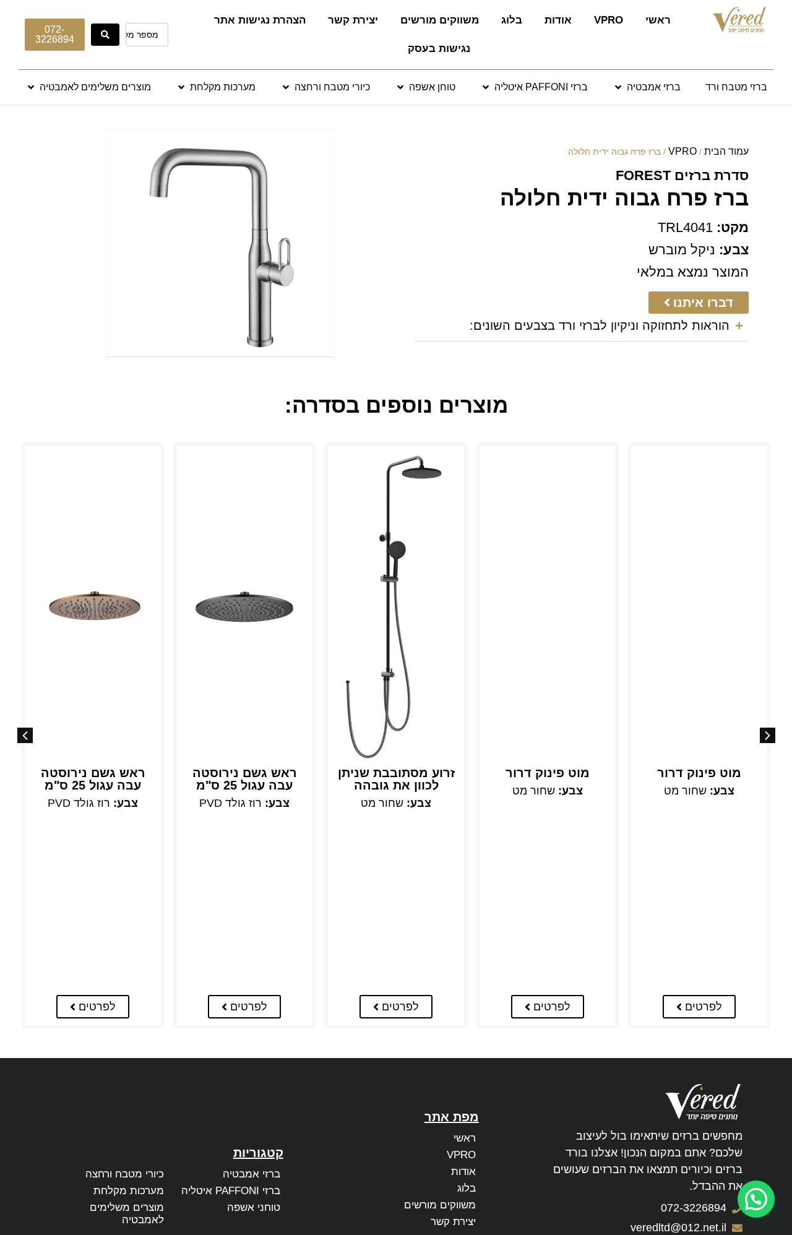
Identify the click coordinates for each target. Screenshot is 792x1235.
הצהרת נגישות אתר (260, 20)
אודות (558, 20)
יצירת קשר (353, 20)
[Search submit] (105, 35)
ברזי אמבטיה (251, 1174)
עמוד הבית (726, 151)
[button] (646, 87)
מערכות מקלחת (128, 1191)
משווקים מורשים (439, 20)
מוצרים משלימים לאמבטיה (127, 1214)
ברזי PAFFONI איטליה (230, 1191)
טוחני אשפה (253, 1207)
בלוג (511, 20)
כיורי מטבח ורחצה (124, 1174)
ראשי (658, 20)
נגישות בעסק (439, 48)
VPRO (608, 20)
